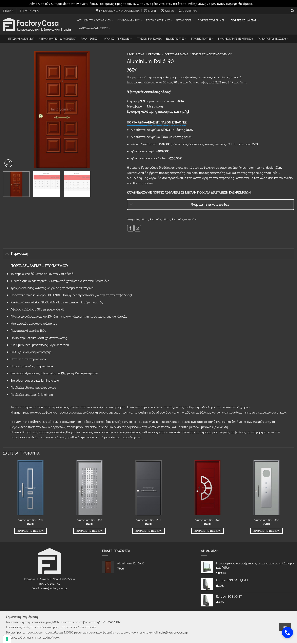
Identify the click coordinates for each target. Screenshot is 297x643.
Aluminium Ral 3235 (148, 520)
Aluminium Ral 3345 (207, 520)
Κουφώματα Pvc (128, 20)
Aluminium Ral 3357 (89, 520)
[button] (292, 11)
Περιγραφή (19, 253)
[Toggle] (131, 205)
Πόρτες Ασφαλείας (243, 20)
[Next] (113, 109)
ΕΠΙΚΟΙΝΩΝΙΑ (29, 11)
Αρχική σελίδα (135, 54)
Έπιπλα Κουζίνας (158, 20)
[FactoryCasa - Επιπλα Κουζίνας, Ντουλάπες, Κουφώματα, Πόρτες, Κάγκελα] (37, 24)
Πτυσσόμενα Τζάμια (149, 38)
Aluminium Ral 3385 (266, 520)
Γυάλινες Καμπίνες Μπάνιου (235, 38)
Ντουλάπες (183, 20)
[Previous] (10, 109)
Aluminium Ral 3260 (30, 520)
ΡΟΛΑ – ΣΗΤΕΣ (89, 38)
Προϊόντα (154, 54)
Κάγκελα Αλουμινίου (93, 28)
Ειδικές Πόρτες (175, 38)
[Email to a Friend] (137, 228)
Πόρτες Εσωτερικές (211, 20)
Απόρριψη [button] (261, 3)
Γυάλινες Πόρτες (201, 38)
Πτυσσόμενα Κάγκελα (21, 38)
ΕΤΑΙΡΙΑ (8, 11)
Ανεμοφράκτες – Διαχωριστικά (57, 38)
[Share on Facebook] (130, 228)
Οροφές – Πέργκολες (117, 38)
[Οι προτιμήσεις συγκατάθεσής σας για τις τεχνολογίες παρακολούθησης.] (7, 639)
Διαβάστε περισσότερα (30, 530)
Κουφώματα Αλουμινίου (94, 20)
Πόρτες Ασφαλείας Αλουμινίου (212, 54)
